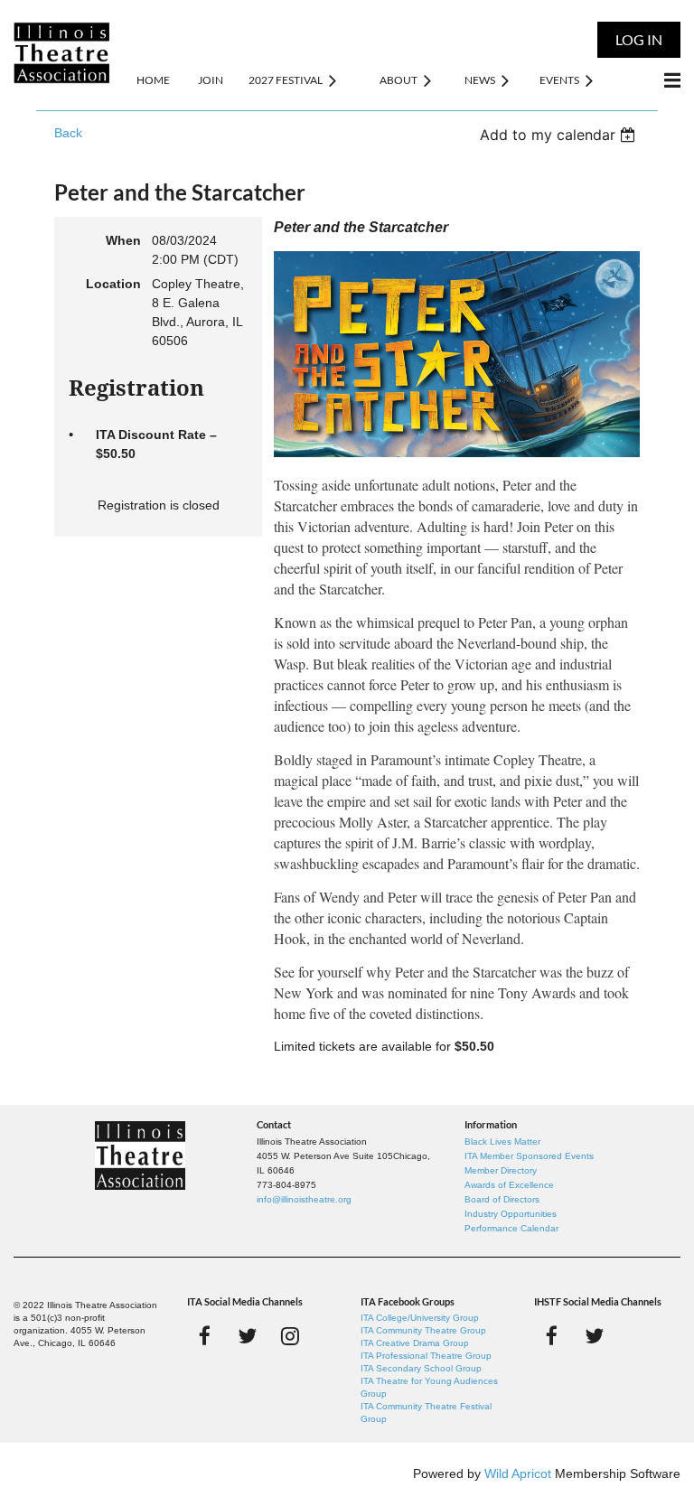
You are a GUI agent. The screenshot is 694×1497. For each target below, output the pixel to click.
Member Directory (500, 1170)
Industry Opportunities (510, 1214)
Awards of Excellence (509, 1185)
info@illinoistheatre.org (304, 1199)
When (123, 240)
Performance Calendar (511, 1228)
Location (113, 283)
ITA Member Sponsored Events (529, 1156)
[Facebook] (204, 1335)
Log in (638, 39)
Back (68, 133)
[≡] (653, 80)
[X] (247, 1335)
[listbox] (560, 134)
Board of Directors (501, 1199)
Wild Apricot (517, 1473)
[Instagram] (289, 1335)
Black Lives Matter (502, 1141)
